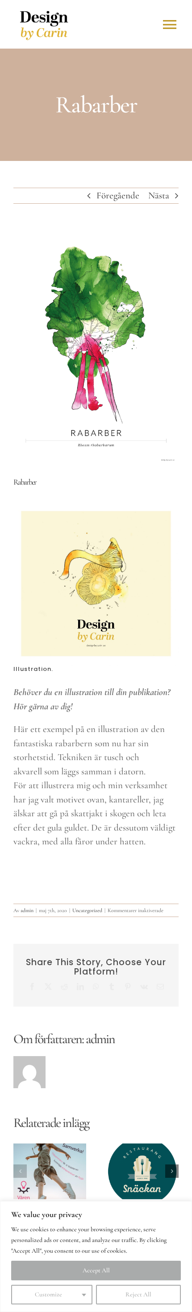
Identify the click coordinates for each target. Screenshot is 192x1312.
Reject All (138, 1294)
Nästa (158, 195)
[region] (96, 1256)
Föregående (117, 195)
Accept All (96, 1270)
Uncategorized (87, 910)
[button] (20, 1171)
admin (27, 910)
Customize (48, 1294)
